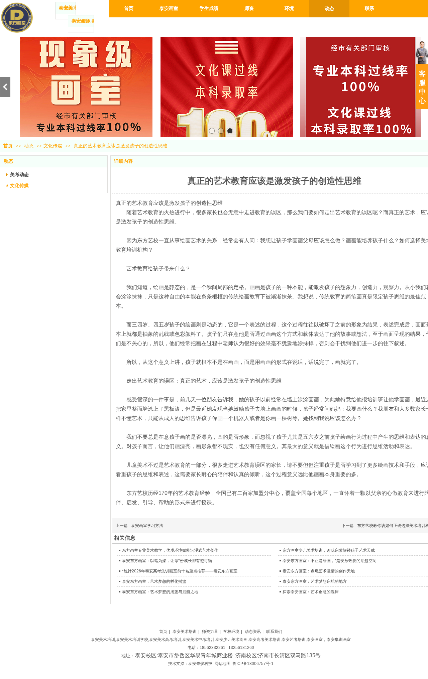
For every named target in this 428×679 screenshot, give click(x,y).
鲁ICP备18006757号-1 (253, 663)
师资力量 (210, 631)
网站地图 (222, 663)
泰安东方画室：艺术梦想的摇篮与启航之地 (160, 591)
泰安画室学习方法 (147, 525)
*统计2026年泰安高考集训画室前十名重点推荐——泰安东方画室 (179, 571)
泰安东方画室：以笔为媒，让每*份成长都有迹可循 (167, 560)
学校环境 (231, 631)
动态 (29, 145)
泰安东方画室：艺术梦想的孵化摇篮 (154, 581)
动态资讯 (253, 631)
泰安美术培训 (185, 631)
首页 (8, 145)
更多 (68, 8)
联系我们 (274, 631)
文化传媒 (52, 145)
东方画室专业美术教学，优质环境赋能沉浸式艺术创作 (170, 550)
